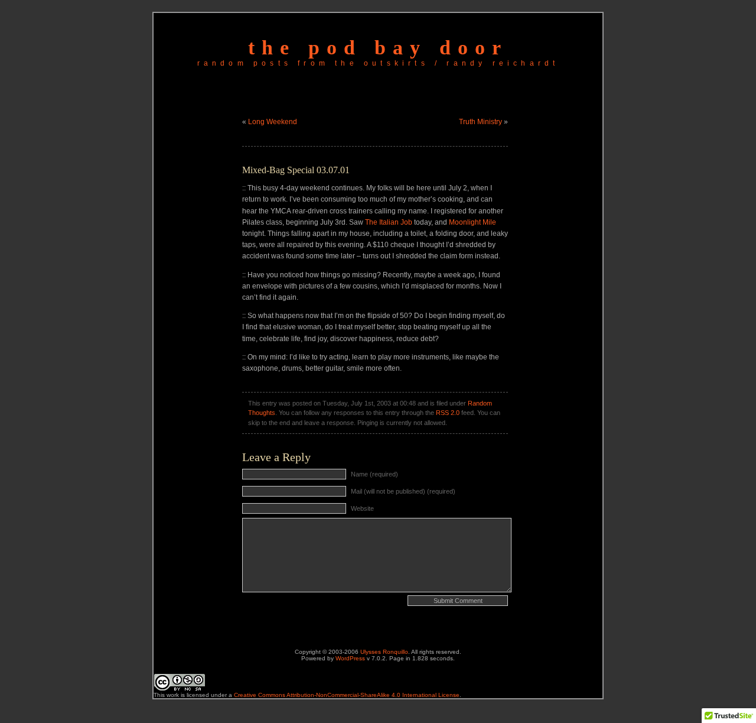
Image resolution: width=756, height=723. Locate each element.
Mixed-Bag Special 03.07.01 (296, 170)
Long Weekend (272, 122)
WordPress (350, 658)
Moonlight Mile (472, 222)
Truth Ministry (480, 122)
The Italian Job (388, 222)
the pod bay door (378, 48)
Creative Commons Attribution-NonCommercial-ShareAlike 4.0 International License (347, 695)
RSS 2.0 (448, 412)
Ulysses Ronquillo (384, 652)
